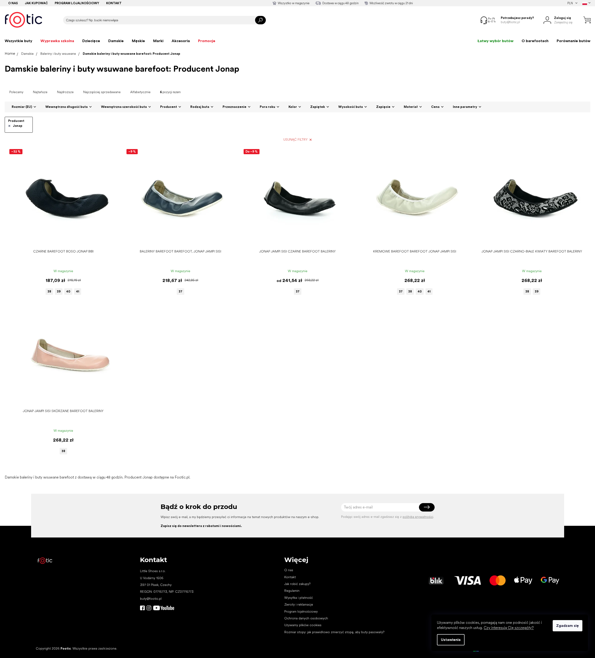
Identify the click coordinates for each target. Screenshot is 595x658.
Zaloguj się (427, 507)
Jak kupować (36, 3)
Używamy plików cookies (302, 625)
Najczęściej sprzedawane (102, 92)
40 (68, 291)
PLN (570, 3)
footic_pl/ (149, 608)
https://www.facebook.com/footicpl (142, 608)
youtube (163, 608)
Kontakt (114, 3)
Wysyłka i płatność (298, 598)
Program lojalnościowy (77, 3)
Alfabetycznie (140, 92)
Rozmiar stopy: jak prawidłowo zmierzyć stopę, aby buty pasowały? (334, 632)
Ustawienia (451, 639)
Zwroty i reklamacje (298, 604)
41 (77, 291)
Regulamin (291, 590)
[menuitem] (18, 41)
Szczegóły (61, 240)
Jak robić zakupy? (297, 584)
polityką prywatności (418, 517)
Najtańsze (40, 92)
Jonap (17, 126)
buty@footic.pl (151, 598)
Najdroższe (65, 92)
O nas (13, 3)
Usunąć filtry (295, 139)
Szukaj (260, 20)
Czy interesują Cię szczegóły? (509, 627)
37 (180, 291)
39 (59, 291)
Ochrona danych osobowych (306, 618)
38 (49, 291)
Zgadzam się (567, 625)
